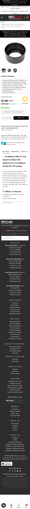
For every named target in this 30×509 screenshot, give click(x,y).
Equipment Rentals (15, 321)
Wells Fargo (15, 361)
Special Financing (15, 8)
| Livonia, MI (15, 245)
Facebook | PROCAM (15, 442)
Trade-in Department (15, 326)
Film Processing (15, 328)
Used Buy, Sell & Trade (15, 381)
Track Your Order (15, 309)
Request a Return (15, 307)
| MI (15, 259)
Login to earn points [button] (6, 130)
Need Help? (4, 11)
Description (6, 151)
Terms (21, 476)
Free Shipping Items (15, 351)
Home (2, 22)
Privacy (9, 476)
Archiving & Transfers (15, 332)
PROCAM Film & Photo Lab (11, 3)
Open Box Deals (15, 348)
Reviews (15, 428)
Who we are (15, 423)
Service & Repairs (15, 323)
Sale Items (15, 353)
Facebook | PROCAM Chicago (15, 448)
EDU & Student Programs (15, 388)
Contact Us (15, 303)
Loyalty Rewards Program (15, 392)
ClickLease (15, 371)
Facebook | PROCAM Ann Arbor (15, 446)
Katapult (15, 369)
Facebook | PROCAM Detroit (15, 444)
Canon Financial (15, 373)
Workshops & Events (22, 6)
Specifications (15, 151)
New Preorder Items (15, 346)
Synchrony (15, 359)
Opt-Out (15, 476)
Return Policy (15, 305)
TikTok (15, 440)
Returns (15, 13)
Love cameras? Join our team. (15, 1)
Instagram (15, 438)
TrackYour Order (23, 11)
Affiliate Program (15, 390)
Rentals (13, 6)
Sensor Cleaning (15, 334)
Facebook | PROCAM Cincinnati (15, 450)
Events (15, 430)
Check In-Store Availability (14, 112)
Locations (15, 425)
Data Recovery (15, 336)
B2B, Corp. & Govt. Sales (15, 385)
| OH (15, 286)
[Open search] (24, 17)
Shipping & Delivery (15, 313)
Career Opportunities (15, 468)
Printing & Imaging (15, 330)
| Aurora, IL (15, 272)
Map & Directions (16, 254)
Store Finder (7, 6)
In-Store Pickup (15, 311)
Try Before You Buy (15, 383)
